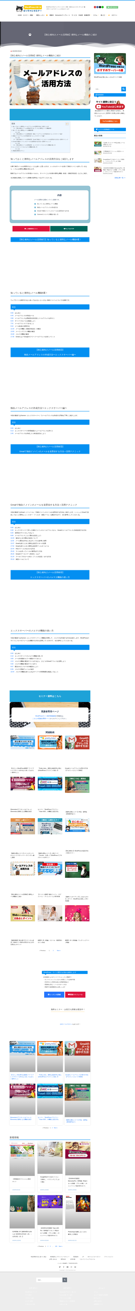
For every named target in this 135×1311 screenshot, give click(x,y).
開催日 (51, 15)
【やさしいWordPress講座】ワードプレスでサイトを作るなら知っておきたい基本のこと (22, 770)
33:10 (12, 559)
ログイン (113, 15)
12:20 (12, 329)
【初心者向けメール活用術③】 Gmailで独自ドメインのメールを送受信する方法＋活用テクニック (42, 139)
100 (56, 1246)
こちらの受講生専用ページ (41, 718)
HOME (20, 15)
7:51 (12, 323)
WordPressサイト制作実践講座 (45, 716)
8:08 (12, 535)
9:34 (12, 326)
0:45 (12, 315)
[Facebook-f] (97, 7)
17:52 (12, 546)
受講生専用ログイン (19, 150)
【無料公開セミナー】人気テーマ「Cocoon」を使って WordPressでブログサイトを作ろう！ (50, 855)
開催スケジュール (76, 994)
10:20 (12, 538)
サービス (74, 15)
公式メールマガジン (66, 1024)
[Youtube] (95, 7)
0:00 (12, 313)
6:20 (12, 533)
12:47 (12, 543)
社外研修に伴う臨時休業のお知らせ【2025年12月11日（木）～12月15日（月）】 (22, 1234)
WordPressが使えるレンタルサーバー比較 (108, 77)
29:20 (12, 554)
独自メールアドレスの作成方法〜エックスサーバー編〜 (29, 136)
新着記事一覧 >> (120, 178)
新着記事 (87, 15)
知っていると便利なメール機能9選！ (23, 130)
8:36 (12, 669)
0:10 (12, 656)
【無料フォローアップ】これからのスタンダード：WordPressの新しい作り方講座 (76, 899)
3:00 (12, 658)
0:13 (12, 431)
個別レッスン (40, 15)
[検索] (123, 89)
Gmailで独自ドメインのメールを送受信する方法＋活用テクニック (32, 141)
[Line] (102, 7)
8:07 (12, 666)
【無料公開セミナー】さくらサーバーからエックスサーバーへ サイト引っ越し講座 (22, 855)
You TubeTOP (69, 228)
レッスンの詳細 (55, 994)
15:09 (12, 334)
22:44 (12, 548)
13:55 (12, 331)
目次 (19, 132)
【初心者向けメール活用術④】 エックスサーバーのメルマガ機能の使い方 (36, 145)
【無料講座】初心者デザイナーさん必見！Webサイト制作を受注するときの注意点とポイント (22, 942)
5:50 (12, 664)
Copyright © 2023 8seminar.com (68, 1270)
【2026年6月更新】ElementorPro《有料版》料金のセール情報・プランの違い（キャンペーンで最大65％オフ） (114, 169)
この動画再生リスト (32, 228)
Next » (59, 950)
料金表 (81, 15)
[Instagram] (71, 1267)
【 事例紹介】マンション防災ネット (113, 151)
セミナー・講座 (28, 15)
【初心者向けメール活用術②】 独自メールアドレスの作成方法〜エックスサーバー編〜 (39, 134)
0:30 (12, 530)
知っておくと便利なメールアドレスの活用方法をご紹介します (31, 126)
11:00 (12, 541)
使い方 (103, 15)
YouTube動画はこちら (110, 121)
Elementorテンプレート (62, 15)
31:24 (12, 556)
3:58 (12, 318)
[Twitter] (60, 1267)
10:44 (12, 672)
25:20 (12, 551)
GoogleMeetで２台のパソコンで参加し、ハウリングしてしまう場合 (50, 1179)
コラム (95, 15)
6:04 (12, 321)
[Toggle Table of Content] (66, 123)
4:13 (12, 661)
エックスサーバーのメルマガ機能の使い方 (25, 147)
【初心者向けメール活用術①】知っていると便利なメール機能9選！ (34, 128)
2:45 (12, 433)
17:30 (12, 336)
